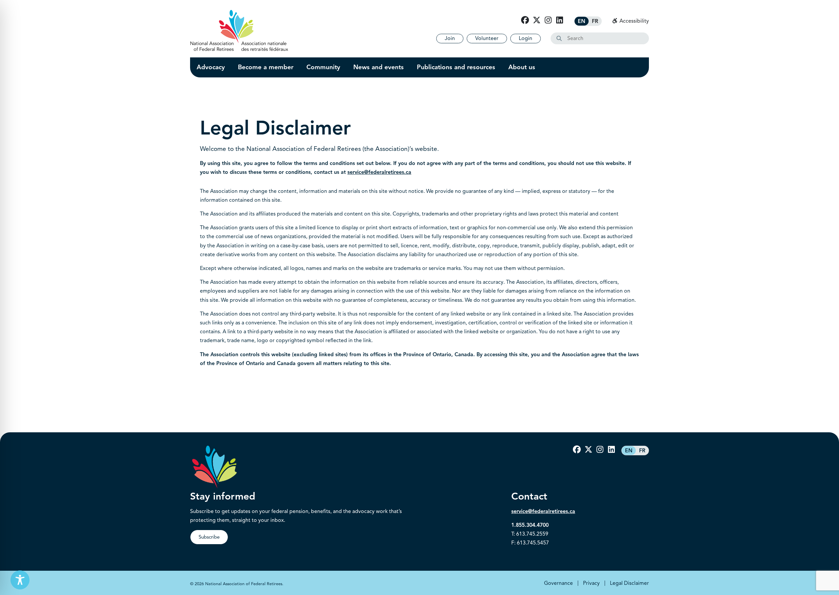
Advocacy (211, 67)
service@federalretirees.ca (379, 172)
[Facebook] (525, 20)
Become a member (265, 67)
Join (450, 38)
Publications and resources (456, 67)
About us (521, 67)
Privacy (591, 583)
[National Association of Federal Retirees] (239, 30)
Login (525, 38)
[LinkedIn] (559, 20)
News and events (378, 67)
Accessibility (633, 21)
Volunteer (486, 38)
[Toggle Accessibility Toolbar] (20, 580)
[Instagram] (548, 20)
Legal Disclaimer (629, 583)
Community (323, 67)
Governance (558, 583)
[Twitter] (536, 20)
